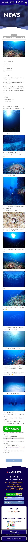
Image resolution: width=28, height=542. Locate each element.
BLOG (14, 460)
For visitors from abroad (14, 539)
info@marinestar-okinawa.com (16, 483)
